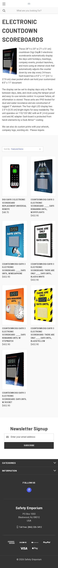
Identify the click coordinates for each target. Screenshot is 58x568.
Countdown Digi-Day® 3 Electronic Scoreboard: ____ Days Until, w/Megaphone (14, 269)
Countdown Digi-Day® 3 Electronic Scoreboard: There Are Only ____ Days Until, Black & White (42, 270)
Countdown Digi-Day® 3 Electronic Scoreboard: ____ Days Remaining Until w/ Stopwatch (14, 334)
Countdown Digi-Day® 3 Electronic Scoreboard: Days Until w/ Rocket (14, 398)
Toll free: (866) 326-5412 (30, 527)
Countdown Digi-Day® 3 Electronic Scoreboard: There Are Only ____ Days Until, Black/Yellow (42, 334)
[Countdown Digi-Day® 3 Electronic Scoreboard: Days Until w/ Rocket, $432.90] (15, 369)
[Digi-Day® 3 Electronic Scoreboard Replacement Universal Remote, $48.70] (15, 176)
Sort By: (7, 149)
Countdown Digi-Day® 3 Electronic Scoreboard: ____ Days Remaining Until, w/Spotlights (42, 206)
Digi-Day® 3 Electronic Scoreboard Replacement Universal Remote (14, 204)
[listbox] (26, 149)
